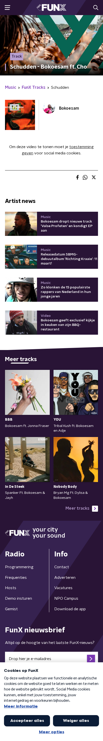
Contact (61, 567)
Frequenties (16, 578)
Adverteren (65, 578)
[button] (7, 7)
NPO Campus (66, 598)
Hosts (10, 588)
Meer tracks (78, 508)
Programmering (19, 567)
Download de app (70, 609)
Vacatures (63, 588)
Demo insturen (18, 598)
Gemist (11, 609)
